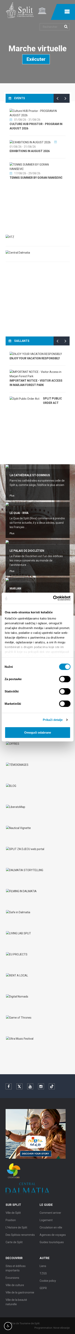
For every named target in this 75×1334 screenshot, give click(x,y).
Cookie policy (48, 1280)
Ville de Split (13, 1212)
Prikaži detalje (53, 719)
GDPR (43, 1288)
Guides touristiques (52, 1242)
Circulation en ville (51, 1227)
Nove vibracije (61, 1327)
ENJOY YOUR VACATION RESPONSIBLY (35, 358)
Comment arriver (50, 1212)
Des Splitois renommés (20, 1234)
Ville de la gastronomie (20, 1292)
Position (11, 1220)
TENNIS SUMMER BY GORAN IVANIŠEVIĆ (36, 177)
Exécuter (36, 59)
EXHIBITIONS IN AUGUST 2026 (30, 151)
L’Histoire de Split (16, 1227)
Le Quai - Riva (19, 513)
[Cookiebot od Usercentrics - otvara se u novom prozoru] (53, 598)
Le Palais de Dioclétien (27, 550)
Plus (12, 495)
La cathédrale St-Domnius (30, 475)
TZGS (43, 1273)
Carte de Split (14, 1242)
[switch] (64, 679)
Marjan (15, 588)
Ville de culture (15, 1285)
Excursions (12, 1277)
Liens (43, 1266)
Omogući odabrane (37, 732)
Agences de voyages (53, 1234)
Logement (46, 1220)
